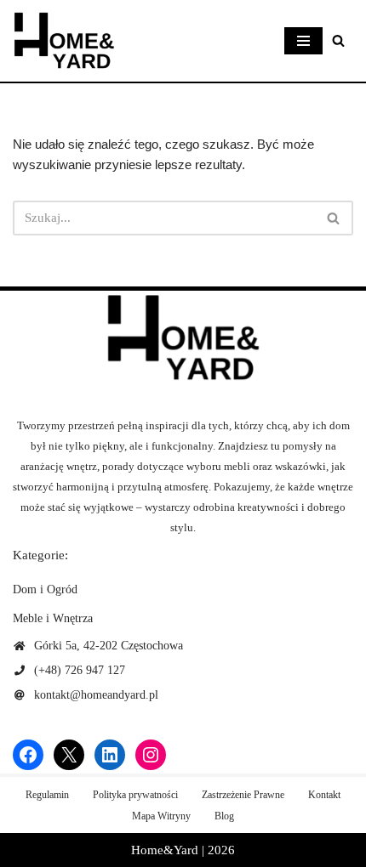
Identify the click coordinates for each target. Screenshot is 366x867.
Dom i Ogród (45, 589)
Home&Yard (164, 850)
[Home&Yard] (64, 41)
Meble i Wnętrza (53, 618)
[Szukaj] (338, 40)
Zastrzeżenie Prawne (243, 795)
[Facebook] (28, 755)
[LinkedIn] (109, 755)
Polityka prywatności (135, 795)
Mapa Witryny (161, 816)
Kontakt (324, 795)
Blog (224, 816)
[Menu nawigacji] (303, 40)
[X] (69, 755)
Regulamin (47, 795)
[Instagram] (150, 755)
